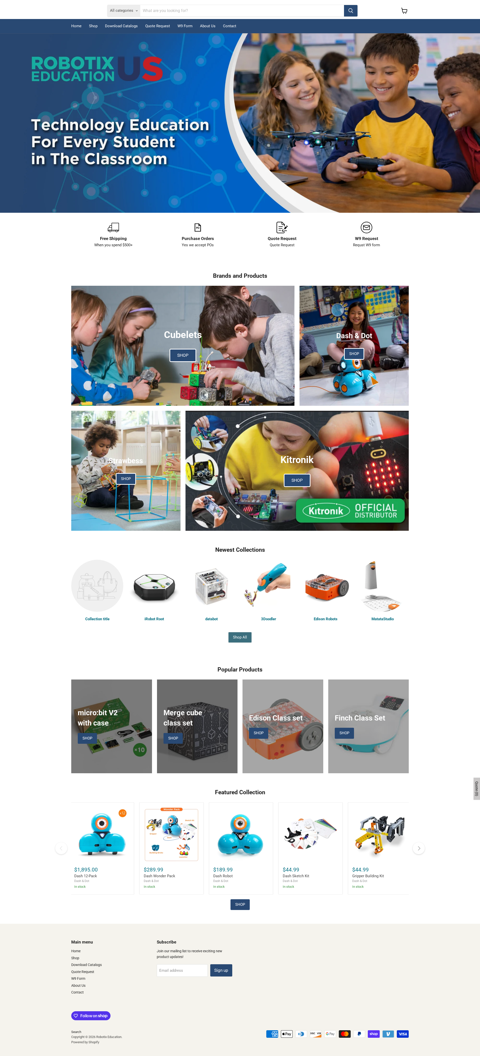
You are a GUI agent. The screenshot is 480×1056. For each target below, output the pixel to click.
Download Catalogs (121, 26)
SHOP (240, 904)
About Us (208, 26)
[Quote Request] (282, 235)
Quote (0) (477, 788)
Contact (229, 26)
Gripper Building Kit (368, 876)
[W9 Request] (366, 235)
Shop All (240, 637)
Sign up (221, 970)
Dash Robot (223, 876)
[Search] (351, 10)
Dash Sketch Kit (296, 876)
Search (76, 1032)
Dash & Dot (81, 881)
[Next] (419, 848)
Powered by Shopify (85, 1042)
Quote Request (157, 26)
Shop (93, 26)
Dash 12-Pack (85, 876)
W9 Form (185, 26)
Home (76, 26)
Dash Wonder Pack (159, 876)
